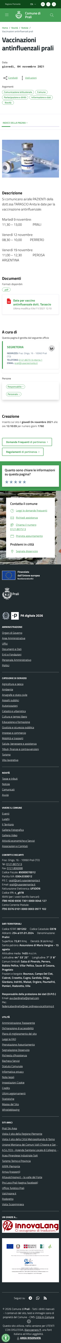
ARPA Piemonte (11, 1166)
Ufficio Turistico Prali (13, 1188)
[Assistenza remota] (29, 1321)
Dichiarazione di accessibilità (18, 1028)
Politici (5, 665)
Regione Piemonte (13, 4)
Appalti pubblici (10, 700)
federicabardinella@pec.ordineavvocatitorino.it (28, 1006)
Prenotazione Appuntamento (18, 1044)
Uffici (5, 644)
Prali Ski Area (9, 1128)
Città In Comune (45, 1317)
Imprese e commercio (14, 733)
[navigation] (7, 15)
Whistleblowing (10, 1110)
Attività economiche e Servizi (18, 841)
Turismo (6, 754)
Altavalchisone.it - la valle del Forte (22, 1177)
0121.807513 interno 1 (30, 360)
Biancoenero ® (33, 1330)
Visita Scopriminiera (13, 1204)
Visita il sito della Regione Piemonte (22, 1134)
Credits (6, 1088)
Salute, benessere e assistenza (19, 744)
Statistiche (8, 1099)
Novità (14, 28)
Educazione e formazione (16, 722)
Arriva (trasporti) (11, 1172)
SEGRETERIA (15, 347)
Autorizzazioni (10, 706)
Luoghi (5, 819)
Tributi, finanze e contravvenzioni (20, 749)
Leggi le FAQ (9, 1039)
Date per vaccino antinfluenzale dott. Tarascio (32, 302)
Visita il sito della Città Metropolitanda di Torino (28, 1139)
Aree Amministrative (13, 638)
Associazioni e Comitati (15, 846)
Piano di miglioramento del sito (19, 1034)
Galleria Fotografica (13, 830)
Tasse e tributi (10, 779)
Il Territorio (8, 824)
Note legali (8, 1077)
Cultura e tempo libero (14, 716)
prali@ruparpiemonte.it (26, 363)
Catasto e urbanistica (14, 711)
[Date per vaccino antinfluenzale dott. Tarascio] (9, 301)
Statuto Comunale (12, 1066)
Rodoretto (7, 1199)
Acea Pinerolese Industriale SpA (20, 1155)
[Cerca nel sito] (52, 15)
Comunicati (8, 789)
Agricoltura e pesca (12, 684)
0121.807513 (14, 864)
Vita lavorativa (10, 760)
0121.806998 (15, 868)
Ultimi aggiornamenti (14, 1093)
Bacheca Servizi (11, 1061)
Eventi (5, 813)
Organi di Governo (12, 633)
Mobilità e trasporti (12, 738)
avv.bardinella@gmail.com (24, 998)
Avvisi (5, 795)
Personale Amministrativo (16, 660)
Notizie (24, 28)
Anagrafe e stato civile (14, 695)
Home (5, 28)
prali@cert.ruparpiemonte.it (24, 880)
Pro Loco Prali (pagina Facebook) (20, 1183)
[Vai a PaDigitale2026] (22, 615)
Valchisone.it (9, 1193)
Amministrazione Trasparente (18, 1023)
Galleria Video (9, 835)
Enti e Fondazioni (11, 654)
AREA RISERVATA (30, 1338)
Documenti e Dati (12, 649)
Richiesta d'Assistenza (14, 1055)
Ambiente (7, 689)
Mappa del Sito (10, 1104)
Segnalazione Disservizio (15, 1050)
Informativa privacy (13, 1072)
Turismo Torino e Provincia (16, 1161)
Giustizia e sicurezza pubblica (18, 727)
